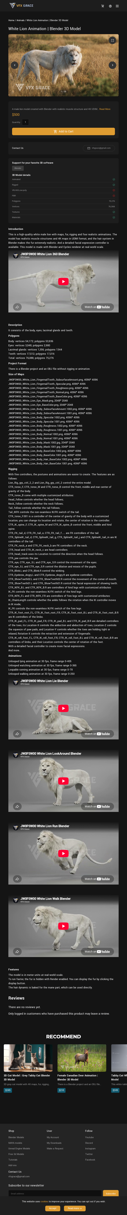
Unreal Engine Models (19, 1148)
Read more (73, 1208)
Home (11, 20)
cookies (44, 1201)
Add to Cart (66, 131)
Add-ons (12, 1165)
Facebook (90, 1159)
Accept (52, 1208)
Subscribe (111, 1193)
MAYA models (15, 1143)
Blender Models (16, 1137)
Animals (20, 20)
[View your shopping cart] (102, 6)
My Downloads (54, 1143)
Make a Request (55, 1148)
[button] (14, 65)
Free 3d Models (16, 1154)
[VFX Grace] (21, 5)
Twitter (89, 1154)
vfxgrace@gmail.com (101, 148)
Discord (89, 1143)
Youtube (89, 1137)
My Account (53, 1137)
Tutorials (12, 1159)
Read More (104, 109)
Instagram (90, 1148)
